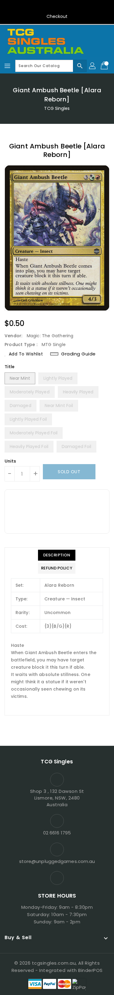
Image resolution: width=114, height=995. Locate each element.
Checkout (57, 16)
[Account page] (93, 66)
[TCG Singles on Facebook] (57, 7)
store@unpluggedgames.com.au (57, 861)
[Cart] (105, 66)
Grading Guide (78, 354)
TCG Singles (57, 108)
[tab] (56, 555)
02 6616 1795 (57, 833)
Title (10, 367)
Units (10, 461)
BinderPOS (90, 970)
